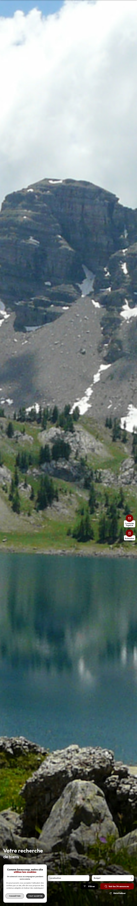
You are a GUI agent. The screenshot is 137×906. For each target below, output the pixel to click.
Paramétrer (14, 896)
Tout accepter (35, 896)
